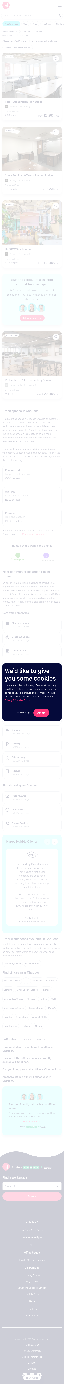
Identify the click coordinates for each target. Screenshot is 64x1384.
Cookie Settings (23, 712)
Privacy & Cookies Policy (17, 700)
